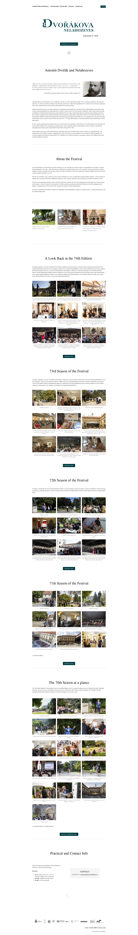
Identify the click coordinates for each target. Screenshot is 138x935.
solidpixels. (103, 931)
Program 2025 (63, 6)
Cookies (86, 928)
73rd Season (71, 6)
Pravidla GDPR (93, 928)
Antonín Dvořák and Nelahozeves (40, 6)
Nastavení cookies (101, 928)
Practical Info (78, 6)
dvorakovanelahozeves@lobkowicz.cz (89, 874)
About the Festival (54, 6)
